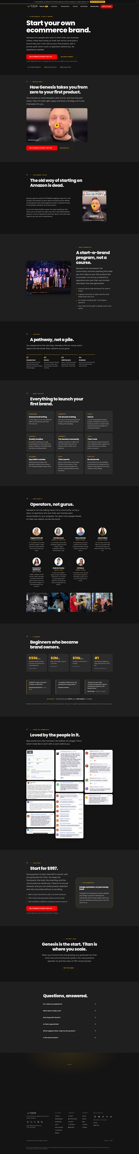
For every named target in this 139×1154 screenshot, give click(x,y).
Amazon (72, 1124)
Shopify (72, 1127)
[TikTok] (34, 1122)
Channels (54, 6)
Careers (84, 1127)
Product (70, 1116)
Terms (111, 1140)
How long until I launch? (69, 1017)
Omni (56, 1124)
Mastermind (65, 6)
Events (84, 1119)
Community (58, 1130)
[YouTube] (41, 1122)
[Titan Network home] (32, 6)
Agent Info (96, 1125)
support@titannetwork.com (33, 1125)
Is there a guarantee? (69, 1024)
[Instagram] (31, 1122)
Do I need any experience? (69, 1004)
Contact (84, 1124)
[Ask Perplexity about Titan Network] (99, 1116)
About (84, 1116)
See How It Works (67, 56)
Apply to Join (106, 6)
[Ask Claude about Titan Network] (107, 1116)
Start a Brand (59, 1127)
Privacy (106, 1140)
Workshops (84, 6)
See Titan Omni (68, 968)
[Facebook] (27, 1122)
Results (75, 6)
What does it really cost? (69, 1010)
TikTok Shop (73, 1119)
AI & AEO (70, 1121)
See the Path (64, 148)
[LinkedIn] (38, 1122)
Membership (94, 6)
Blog (83, 1121)
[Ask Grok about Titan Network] (103, 1116)
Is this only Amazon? (69, 1037)
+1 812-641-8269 (30, 1127)
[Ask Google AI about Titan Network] (111, 1116)
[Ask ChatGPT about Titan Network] (95, 1116)
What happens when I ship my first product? (69, 1031)
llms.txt (95, 1123)
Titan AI (43, 6)
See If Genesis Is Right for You (40, 57)
